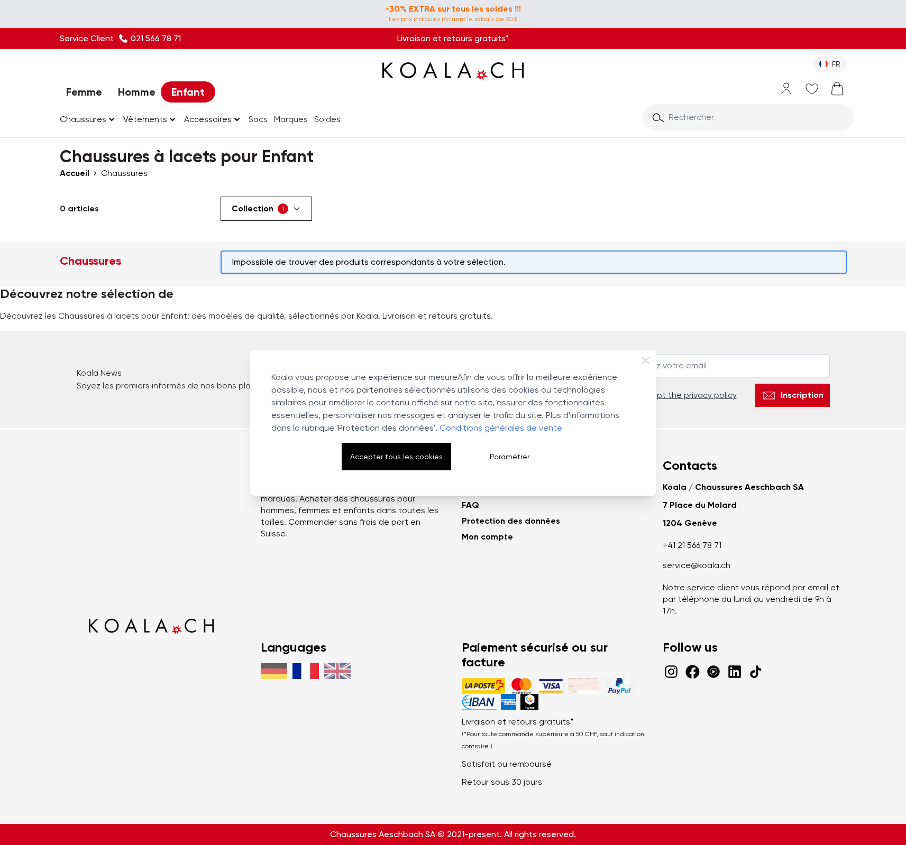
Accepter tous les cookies (396, 456)
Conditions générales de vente (501, 428)
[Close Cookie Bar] (645, 360)
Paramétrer (509, 456)
